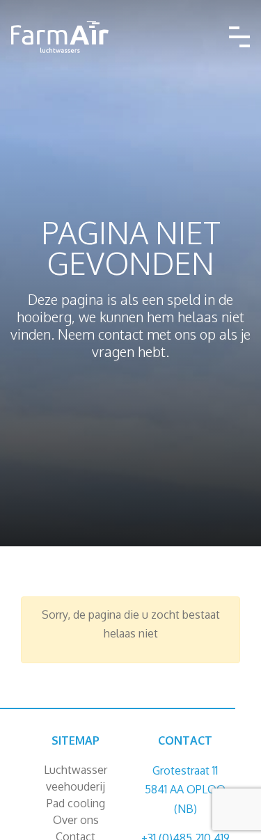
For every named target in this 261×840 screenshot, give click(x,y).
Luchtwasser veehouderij (75, 778)
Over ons (76, 820)
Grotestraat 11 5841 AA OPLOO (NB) (185, 789)
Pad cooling (76, 803)
